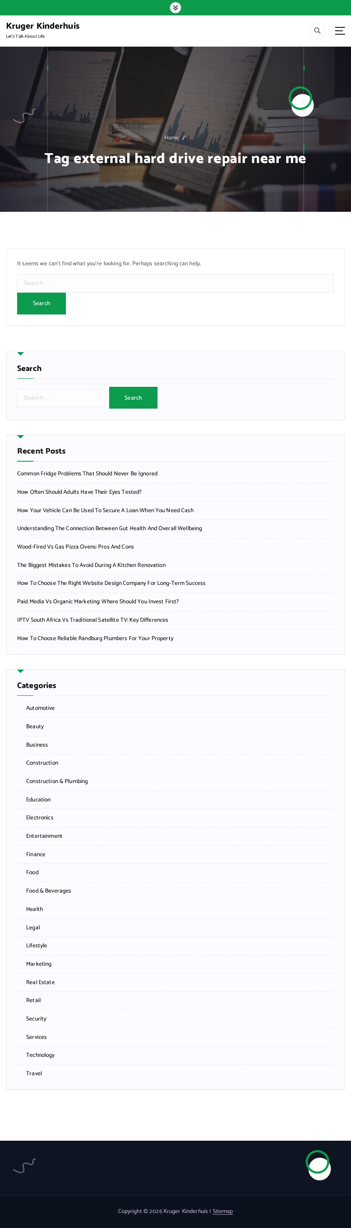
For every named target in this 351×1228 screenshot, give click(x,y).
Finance (35, 854)
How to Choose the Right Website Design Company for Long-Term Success (111, 583)
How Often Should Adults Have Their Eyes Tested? (79, 492)
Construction (42, 763)
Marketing (38, 964)
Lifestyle (36, 945)
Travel (34, 1073)
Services (36, 1037)
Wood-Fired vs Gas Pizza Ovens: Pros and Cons (75, 547)
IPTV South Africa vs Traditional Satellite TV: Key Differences (92, 620)
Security (36, 1018)
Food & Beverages (48, 891)
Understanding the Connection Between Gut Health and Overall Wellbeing (109, 528)
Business (37, 745)
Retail (33, 1000)
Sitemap (223, 1211)
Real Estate (40, 982)
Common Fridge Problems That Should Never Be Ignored (87, 473)
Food (32, 872)
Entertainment (44, 836)
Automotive (40, 708)
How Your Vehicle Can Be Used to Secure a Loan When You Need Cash (105, 510)
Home (171, 137)
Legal (33, 927)
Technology (40, 1055)
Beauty (35, 726)
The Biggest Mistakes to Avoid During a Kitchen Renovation (91, 565)
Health (34, 909)
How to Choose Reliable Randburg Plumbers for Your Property (95, 638)
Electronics (40, 817)
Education (38, 799)
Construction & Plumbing (57, 781)
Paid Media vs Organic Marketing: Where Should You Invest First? (98, 601)
